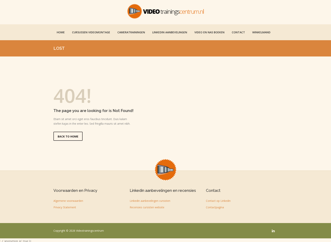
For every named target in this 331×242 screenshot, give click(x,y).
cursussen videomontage (91, 32)
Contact (238, 32)
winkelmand (261, 32)
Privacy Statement (64, 207)
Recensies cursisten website (147, 207)
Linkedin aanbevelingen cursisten (150, 201)
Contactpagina (215, 207)
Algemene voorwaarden (68, 201)
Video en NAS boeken (209, 32)
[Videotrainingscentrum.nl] (165, 11)
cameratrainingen (131, 32)
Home (61, 32)
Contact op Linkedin (218, 201)
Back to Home (68, 136)
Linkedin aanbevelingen (169, 32)
